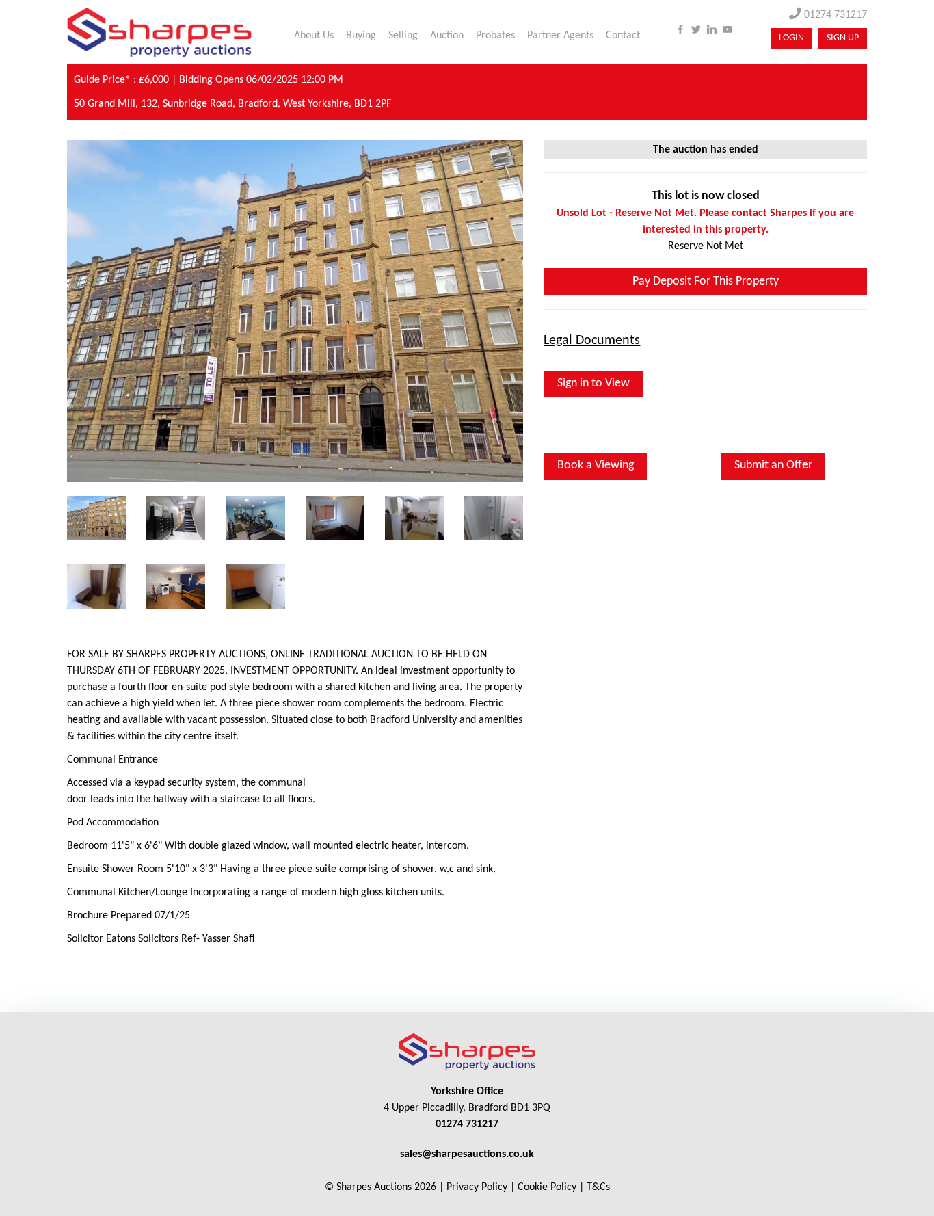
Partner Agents (560, 35)
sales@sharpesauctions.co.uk (467, 1154)
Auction (447, 35)
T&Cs (598, 1187)
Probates (495, 35)
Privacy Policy (476, 1187)
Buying (361, 35)
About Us (314, 35)
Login (791, 38)
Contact (623, 35)
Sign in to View (593, 383)
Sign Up (843, 38)
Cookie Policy (547, 1187)
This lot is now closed (706, 195)
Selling (403, 35)
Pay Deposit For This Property (705, 281)
